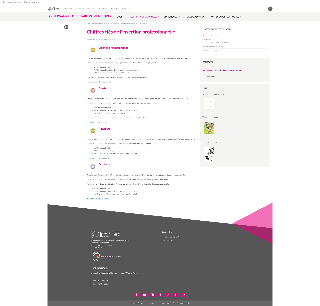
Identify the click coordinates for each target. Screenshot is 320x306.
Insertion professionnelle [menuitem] (143, 17)
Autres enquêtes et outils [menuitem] (225, 17)
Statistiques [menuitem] (170, 17)
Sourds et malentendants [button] (110, 256)
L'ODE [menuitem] (119, 17)
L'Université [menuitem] (68, 9)
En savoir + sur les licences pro (99, 82)
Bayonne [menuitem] (104, 273)
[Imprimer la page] (66, 27)
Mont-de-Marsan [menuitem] (117, 273)
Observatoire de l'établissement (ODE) (99, 24)
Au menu (35, 2)
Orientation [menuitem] (115, 9)
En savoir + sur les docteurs (98, 199)
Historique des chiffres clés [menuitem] (219, 42)
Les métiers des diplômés (212, 143)
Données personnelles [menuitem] (181, 303)
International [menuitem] (102, 9)
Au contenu (12, 2)
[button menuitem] (270, 9)
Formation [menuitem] (80, 9)
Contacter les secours (101, 284)
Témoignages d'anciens (211, 117)
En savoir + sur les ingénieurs (98, 158)
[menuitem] (235, 35)
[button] (102, 234)
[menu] (123, 16)
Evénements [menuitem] (126, 9)
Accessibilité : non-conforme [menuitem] (158, 303)
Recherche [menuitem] (91, 9)
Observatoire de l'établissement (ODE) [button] (80, 16)
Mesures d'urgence (100, 280)
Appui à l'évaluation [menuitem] (194, 17)
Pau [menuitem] (128, 273)
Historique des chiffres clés (213, 94)
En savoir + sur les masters (97, 122)
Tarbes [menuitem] (135, 273)
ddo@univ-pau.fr (209, 76)
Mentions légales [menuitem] (136, 303)
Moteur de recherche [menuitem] (172, 237)
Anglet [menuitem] (95, 273)
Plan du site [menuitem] (168, 240)
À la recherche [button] (24, 2)
